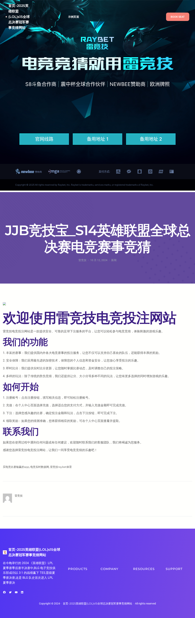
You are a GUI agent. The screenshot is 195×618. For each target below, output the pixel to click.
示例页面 (73, 16)
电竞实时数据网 (39, 467)
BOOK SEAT (178, 16)
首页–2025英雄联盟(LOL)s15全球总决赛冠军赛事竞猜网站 (19, 17)
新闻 (114, 260)
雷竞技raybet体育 (61, 467)
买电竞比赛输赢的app (16, 467)
